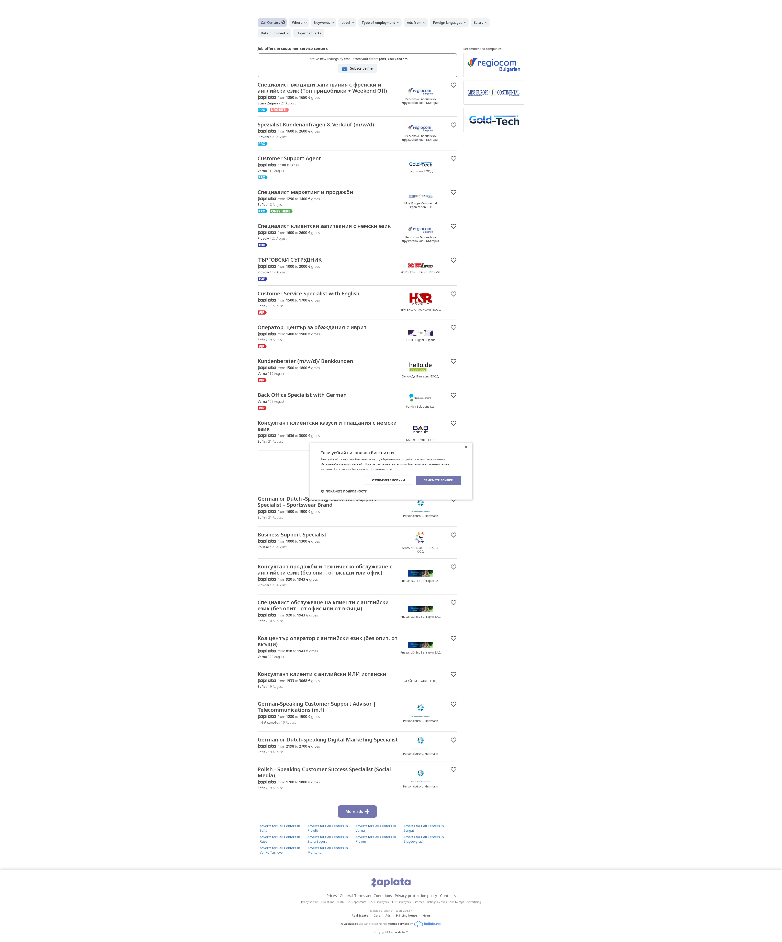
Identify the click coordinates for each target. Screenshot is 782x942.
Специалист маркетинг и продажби (305, 192)
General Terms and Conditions (366, 895)
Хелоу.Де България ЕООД (420, 376)
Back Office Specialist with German (302, 394)
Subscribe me (361, 68)
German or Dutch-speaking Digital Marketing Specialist (328, 739)
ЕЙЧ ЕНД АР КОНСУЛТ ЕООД (420, 309)
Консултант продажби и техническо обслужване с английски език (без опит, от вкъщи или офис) (325, 569)
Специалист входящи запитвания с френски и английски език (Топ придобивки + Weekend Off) (322, 87)
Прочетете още (380, 469)
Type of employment (378, 22)
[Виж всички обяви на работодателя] (420, 94)
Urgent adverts (309, 33)
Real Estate (360, 915)
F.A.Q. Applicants (356, 902)
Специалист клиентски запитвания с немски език (324, 225)
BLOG (340, 902)
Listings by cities (437, 902)
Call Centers (270, 22)
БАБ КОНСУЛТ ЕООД (420, 440)
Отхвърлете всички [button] (388, 480)
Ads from (414, 22)
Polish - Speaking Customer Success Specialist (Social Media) (324, 772)
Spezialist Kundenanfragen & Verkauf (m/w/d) (316, 124)
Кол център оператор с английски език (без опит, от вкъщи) (328, 641)
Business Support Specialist (292, 534)
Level (346, 22)
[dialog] (391, 470)
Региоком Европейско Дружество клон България (420, 101)
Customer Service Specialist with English (308, 293)
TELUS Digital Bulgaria (420, 340)
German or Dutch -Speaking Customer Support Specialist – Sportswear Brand (317, 501)
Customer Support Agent (289, 158)
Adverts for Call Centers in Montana (328, 850)
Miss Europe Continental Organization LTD (420, 205)
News (427, 915)
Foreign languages (447, 22)
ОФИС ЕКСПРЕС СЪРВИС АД (420, 272)
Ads (388, 915)
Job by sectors (310, 902)
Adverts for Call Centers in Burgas (423, 828)
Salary (478, 22)
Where (297, 22)
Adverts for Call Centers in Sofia (280, 828)
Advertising (474, 902)
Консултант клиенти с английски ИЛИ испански (322, 674)
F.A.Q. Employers (379, 902)
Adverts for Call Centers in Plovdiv (328, 828)
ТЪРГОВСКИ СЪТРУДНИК (290, 259)
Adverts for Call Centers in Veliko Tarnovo (280, 850)
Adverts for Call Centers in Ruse (280, 839)
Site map (419, 902)
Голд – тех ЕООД (421, 171)
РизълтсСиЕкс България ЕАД (420, 581)
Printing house (406, 915)
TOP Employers (401, 902)
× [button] (465, 447)
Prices (331, 895)
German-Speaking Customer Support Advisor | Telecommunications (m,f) (317, 706)
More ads (354, 811)
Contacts (448, 895)
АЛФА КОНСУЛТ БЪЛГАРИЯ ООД (420, 549)
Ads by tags (457, 902)
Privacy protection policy (416, 895)
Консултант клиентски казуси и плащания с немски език (327, 425)
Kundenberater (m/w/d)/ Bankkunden (305, 361)
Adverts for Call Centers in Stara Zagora (328, 839)
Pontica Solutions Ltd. (420, 406)
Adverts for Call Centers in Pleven (376, 839)
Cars (377, 915)
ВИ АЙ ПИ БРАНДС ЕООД (421, 681)
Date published (273, 33)
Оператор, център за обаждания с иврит (312, 327)
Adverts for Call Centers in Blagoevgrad (423, 839)
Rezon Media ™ (398, 932)
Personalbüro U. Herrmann (420, 516)
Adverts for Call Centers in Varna (376, 828)
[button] (344, 491)
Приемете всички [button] (439, 480)
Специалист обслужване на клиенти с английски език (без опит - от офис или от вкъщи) (323, 605)
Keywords (322, 22)
